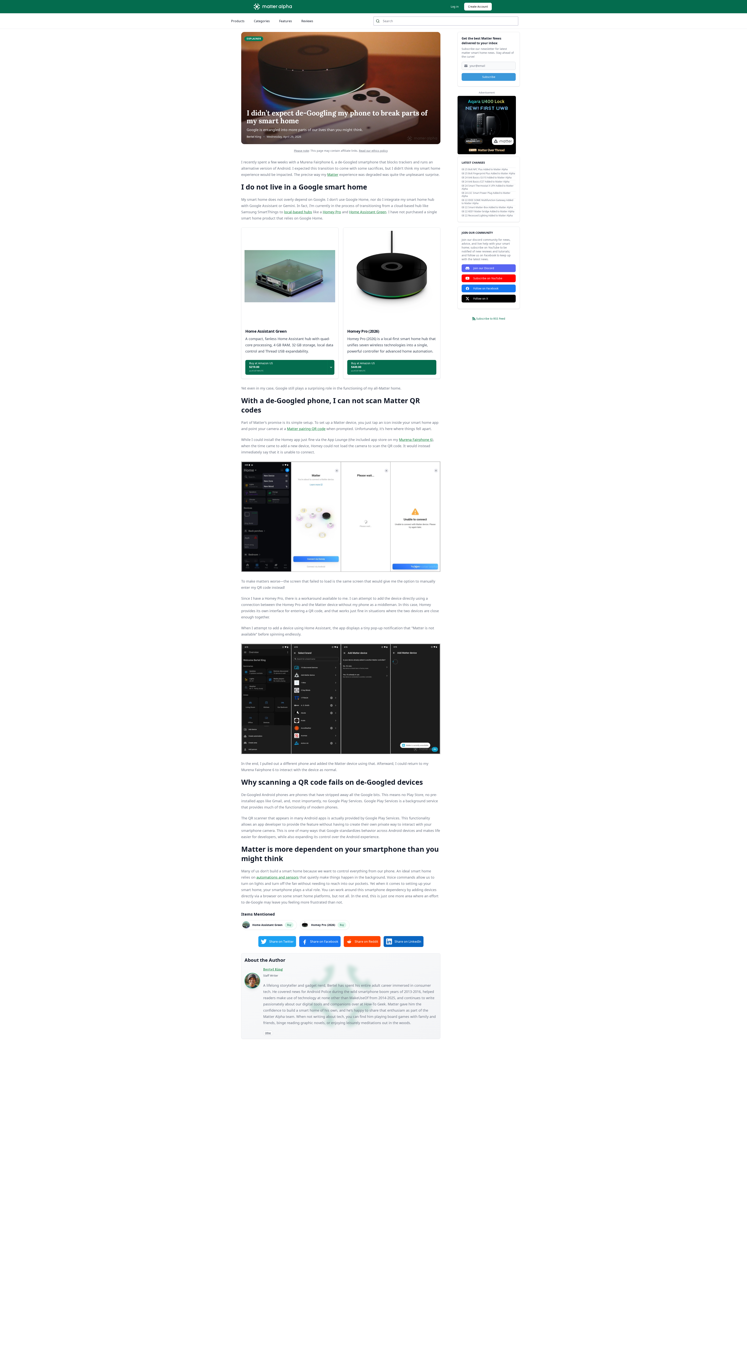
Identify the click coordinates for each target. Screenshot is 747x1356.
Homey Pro (332, 212)
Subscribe (488, 77)
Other (268, 1033)
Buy (289, 925)
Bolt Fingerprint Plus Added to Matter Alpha (491, 173)
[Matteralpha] (274, 7)
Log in (455, 6)
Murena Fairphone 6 (415, 439)
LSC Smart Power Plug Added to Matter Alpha (486, 194)
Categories (262, 21)
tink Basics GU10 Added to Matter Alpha (490, 177)
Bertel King (254, 136)
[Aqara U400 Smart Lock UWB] (487, 125)
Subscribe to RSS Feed (490, 318)
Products (238, 21)
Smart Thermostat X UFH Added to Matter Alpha (488, 187)
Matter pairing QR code (306, 428)
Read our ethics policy (373, 151)
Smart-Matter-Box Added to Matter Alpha (490, 207)
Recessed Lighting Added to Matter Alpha (490, 215)
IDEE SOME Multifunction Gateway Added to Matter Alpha (487, 201)
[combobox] (446, 21)
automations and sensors (277, 877)
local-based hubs (298, 212)
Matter (332, 174)
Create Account (478, 6)
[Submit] (378, 21)
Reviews (307, 21)
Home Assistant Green (367, 212)
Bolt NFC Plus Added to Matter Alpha (488, 169)
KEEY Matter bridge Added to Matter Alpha (491, 211)
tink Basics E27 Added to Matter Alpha (488, 181)
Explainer (254, 38)
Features (285, 21)
